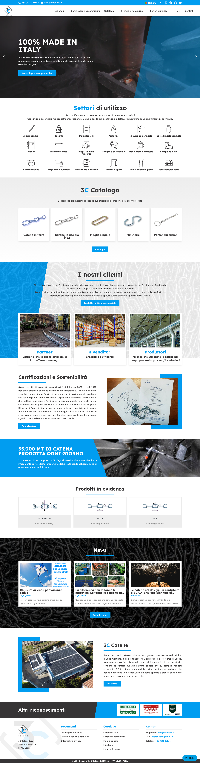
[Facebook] (170, 2)
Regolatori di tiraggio (141, 151)
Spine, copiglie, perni (141, 169)
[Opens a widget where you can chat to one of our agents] (189, 758)
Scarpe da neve (168, 151)
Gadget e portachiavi (114, 151)
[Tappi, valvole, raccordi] (86, 145)
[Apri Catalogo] (116, 11)
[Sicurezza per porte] (141, 129)
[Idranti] (59, 129)
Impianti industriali (59, 169)
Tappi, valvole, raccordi (86, 152)
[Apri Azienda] (65, 11)
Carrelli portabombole (168, 135)
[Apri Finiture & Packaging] (145, 11)
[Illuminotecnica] (59, 145)
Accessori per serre (168, 169)
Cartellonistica (31, 169)
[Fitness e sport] (114, 163)
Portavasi (113, 135)
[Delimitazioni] (86, 129)
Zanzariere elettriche (86, 169)
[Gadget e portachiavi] (114, 145)
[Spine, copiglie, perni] (141, 163)
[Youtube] (180, 2)
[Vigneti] (31, 145)
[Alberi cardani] (31, 129)
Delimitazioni (86, 135)
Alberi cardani (31, 135)
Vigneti (31, 151)
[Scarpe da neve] (169, 145)
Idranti (59, 135)
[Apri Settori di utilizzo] (169, 11)
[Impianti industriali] (59, 163)
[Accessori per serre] (169, 163)
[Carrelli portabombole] (169, 129)
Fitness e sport (114, 169)
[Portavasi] (114, 129)
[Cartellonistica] (31, 163)
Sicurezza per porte (141, 135)
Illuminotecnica (58, 151)
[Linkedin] (166, 2)
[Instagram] (175, 2)
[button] (196, 57)
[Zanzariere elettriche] (86, 163)
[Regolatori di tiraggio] (141, 145)
